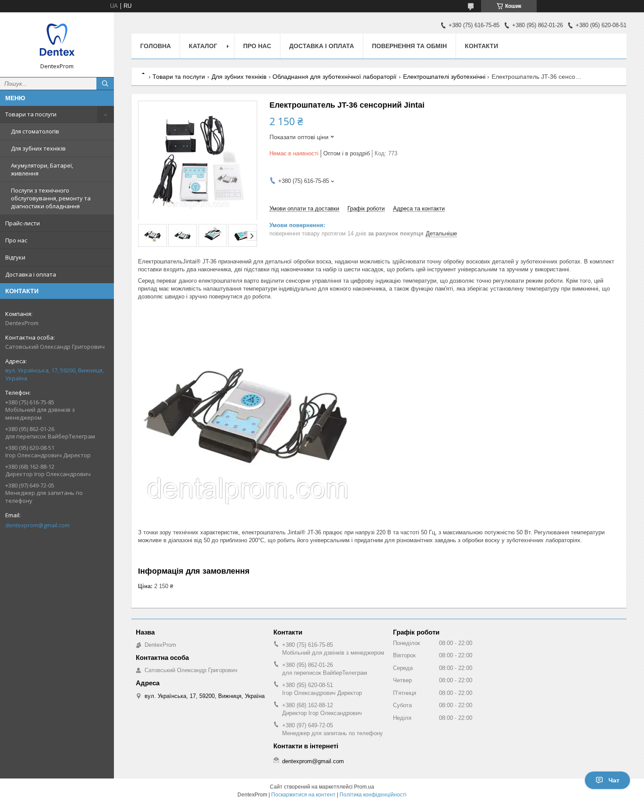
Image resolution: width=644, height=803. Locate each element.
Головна (155, 45)
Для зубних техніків (38, 148)
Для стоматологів (35, 131)
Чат (614, 780)
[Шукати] (105, 83)
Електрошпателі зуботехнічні (444, 76)
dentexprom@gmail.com (37, 525)
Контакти (481, 45)
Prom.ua (364, 787)
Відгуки (15, 257)
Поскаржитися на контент (303, 795)
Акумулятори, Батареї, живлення (42, 169)
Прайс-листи (22, 223)
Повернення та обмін (409, 45)
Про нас (16, 240)
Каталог (203, 45)
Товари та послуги (31, 114)
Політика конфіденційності (373, 795)
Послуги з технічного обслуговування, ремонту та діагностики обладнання (51, 198)
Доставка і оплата (30, 274)
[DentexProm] (57, 41)
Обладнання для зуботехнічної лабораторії (334, 76)
